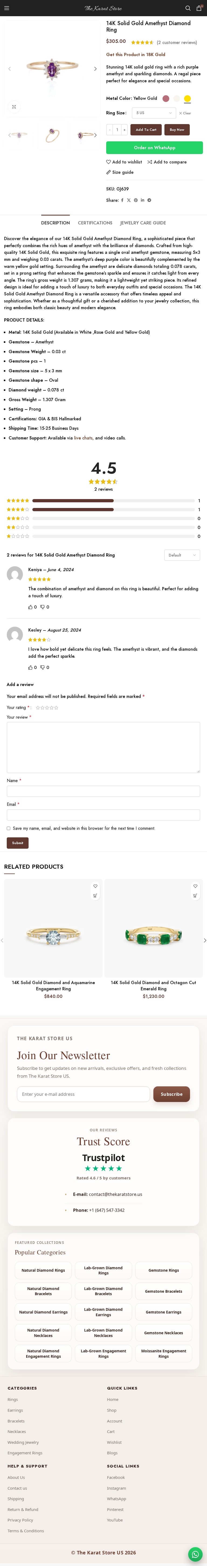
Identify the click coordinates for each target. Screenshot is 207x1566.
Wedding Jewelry (23, 1442)
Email (13, 804)
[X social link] (128, 200)
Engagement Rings (25, 1452)
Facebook (116, 1477)
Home (112, 1399)
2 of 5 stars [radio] (42, 707)
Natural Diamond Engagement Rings (43, 1353)
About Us (16, 1477)
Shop (111, 1410)
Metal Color (118, 98)
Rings (13, 1399)
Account (114, 1421)
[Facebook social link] (122, 200)
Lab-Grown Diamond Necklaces (103, 1333)
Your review (19, 717)
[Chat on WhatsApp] (195, 1554)
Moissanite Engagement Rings (163, 1353)
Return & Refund (23, 1509)
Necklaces (17, 1431)
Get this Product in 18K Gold (135, 55)
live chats (82, 438)
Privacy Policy (20, 1520)
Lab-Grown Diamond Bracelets (103, 1291)
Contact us (17, 1488)
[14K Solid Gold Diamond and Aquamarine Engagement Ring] (53, 928)
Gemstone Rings (164, 1270)
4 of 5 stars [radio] (51, 707)
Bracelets (16, 1421)
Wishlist (114, 1442)
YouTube (115, 1520)
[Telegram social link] (149, 200)
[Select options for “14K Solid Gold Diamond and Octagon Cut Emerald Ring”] (195, 895)
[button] (9, 68)
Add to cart (146, 129)
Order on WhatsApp (154, 148)
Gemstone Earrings (163, 1312)
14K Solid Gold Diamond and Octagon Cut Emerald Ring (153, 986)
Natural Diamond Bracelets (43, 1291)
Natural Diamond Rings (43, 1270)
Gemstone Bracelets (163, 1291)
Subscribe (171, 1094)
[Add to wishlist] (95, 886)
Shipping (16, 1498)
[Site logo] (103, 8)
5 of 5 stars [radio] (56, 707)
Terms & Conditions (26, 1530)
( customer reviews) (177, 42)
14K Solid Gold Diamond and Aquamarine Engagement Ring (53, 986)
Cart (111, 1431)
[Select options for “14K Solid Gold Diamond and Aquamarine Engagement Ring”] (95, 895)
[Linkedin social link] (142, 200)
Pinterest (115, 1509)
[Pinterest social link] (135, 200)
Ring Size (115, 113)
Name (14, 780)
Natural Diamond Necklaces (43, 1333)
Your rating (18, 707)
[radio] (166, 98)
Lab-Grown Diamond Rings (103, 1270)
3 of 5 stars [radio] (47, 707)
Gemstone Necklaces (163, 1332)
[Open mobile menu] (6, 8)
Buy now (177, 129)
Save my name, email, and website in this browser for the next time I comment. (84, 828)
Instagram (116, 1488)
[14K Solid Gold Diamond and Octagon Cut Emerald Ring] (153, 928)
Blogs (112, 1452)
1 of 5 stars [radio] (38, 707)
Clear (187, 113)
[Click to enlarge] (14, 107)
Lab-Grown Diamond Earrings (103, 1312)
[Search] (188, 8)
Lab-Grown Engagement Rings (103, 1353)
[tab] (55, 222)
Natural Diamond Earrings (43, 1312)
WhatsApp (116, 1498)
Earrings (15, 1410)
